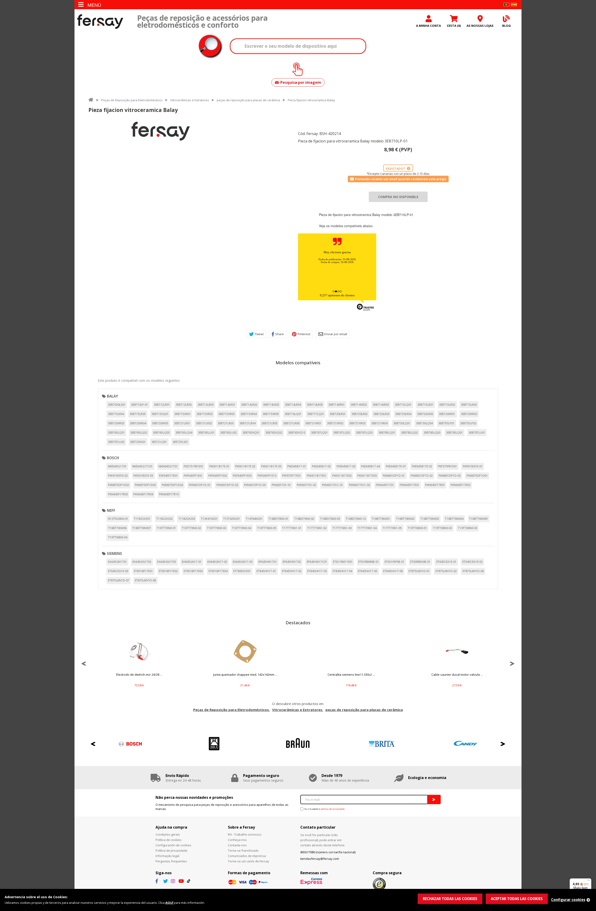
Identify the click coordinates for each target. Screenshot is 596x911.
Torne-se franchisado (243, 850)
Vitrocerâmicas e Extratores (189, 100)
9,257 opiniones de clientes (337, 295)
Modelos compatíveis (298, 363)
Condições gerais (168, 834)
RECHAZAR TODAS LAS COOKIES (450, 898)
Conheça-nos (237, 840)
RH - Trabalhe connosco (244, 834)
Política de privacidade (171, 850)
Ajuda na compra (171, 827)
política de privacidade (333, 808)
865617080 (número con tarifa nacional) (328, 852)
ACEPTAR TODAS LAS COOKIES (517, 898)
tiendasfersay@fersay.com (319, 859)
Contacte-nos (237, 845)
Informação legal (167, 856)
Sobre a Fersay (241, 827)
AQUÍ (169, 903)
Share (279, 334)
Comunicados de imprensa (247, 856)
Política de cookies (169, 840)
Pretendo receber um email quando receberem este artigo (400, 179)
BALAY (112, 396)
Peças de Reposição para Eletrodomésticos (132, 100)
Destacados (298, 623)
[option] (161, 131)
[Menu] (588, 881)
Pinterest (304, 334)
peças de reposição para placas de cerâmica (248, 100)
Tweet (259, 334)
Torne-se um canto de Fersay (248, 861)
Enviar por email (335, 334)
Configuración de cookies (173, 845)
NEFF (111, 510)
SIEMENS (114, 553)
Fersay (100, 21)
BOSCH (113, 458)
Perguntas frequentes (171, 861)
